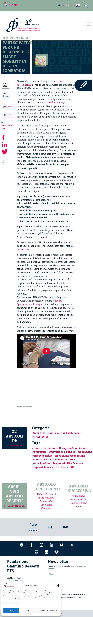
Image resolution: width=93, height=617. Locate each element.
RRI (72, 467)
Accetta (11, 611)
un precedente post (52, 102)
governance (39, 451)
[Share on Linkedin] (4, 144)
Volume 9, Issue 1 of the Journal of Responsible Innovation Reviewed (46, 501)
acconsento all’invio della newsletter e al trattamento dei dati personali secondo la (68, 597)
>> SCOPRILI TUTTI (14, 505)
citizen (36, 448)
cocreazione (50, 448)
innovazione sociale (44, 459)
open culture (65, 459)
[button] (57, 585)
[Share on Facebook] (4, 137)
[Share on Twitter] (4, 151)
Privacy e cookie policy (10, 603)
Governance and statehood (64, 433)
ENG (68, 5)
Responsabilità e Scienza (67, 463)
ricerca (64, 467)
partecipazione (41, 463)
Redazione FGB (14, 445)
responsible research (44, 467)
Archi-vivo (38, 433)
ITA (59, 5)
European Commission (72, 448)
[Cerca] (85, 6)
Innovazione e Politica (62, 451)
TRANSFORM (40, 436)
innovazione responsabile (69, 455)
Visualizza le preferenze (47, 611)
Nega (28, 611)
